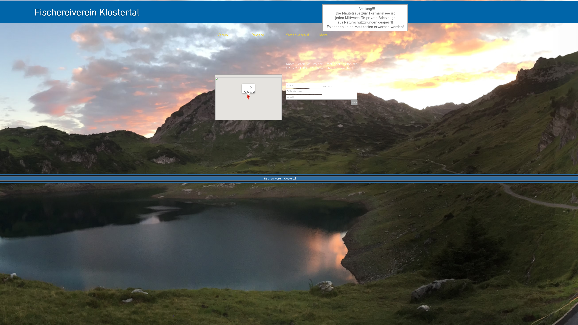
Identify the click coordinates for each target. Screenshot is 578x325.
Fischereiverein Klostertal (86, 13)
